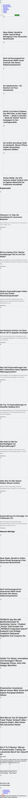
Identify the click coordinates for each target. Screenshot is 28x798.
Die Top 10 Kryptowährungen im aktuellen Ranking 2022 (13, 406)
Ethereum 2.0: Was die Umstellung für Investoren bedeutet (11, 217)
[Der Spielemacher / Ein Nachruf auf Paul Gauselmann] (15, 75)
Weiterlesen (3, 227)
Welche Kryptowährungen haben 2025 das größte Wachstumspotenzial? (13, 293)
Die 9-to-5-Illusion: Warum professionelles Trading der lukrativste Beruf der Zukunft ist (14, 750)
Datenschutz (6, 791)
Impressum (6, 790)
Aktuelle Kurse (7, 6)
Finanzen (5, 8)
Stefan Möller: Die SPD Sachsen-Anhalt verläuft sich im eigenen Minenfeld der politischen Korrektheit (15, 181)
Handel (5, 11)
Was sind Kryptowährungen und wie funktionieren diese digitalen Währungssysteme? (14, 369)
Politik (5, 12)
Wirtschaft (6, 9)
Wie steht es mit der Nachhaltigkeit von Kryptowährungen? (8, 444)
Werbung (5, 793)
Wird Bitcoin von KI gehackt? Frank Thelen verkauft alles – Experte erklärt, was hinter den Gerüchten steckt (14, 721)
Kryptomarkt (6, 5)
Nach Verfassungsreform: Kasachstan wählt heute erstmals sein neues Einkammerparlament (14, 61)
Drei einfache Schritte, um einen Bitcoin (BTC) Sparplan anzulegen (14, 331)
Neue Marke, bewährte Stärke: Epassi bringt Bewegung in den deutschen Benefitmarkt (15, 35)
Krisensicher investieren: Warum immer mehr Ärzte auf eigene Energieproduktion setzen (14, 691)
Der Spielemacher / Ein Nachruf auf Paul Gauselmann (12, 88)
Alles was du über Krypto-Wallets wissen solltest (11, 482)
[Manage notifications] (3, 795)
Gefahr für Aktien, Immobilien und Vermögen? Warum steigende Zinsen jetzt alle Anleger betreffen (14, 662)
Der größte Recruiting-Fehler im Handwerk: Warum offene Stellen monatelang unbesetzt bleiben (15, 146)
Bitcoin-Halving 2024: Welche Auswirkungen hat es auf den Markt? (12, 254)
